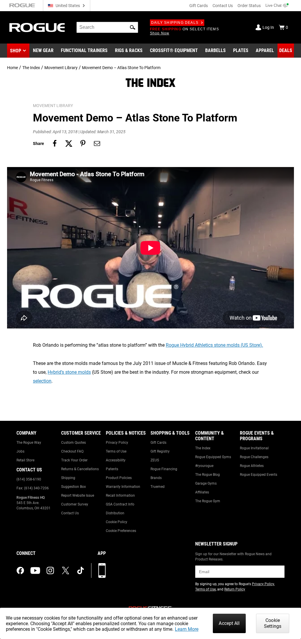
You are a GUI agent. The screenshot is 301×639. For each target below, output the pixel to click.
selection (42, 381)
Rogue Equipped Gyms (213, 457)
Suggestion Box (73, 487)
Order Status (249, 5)
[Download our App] (102, 570)
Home (12, 67)
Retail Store (25, 460)
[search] (107, 27)
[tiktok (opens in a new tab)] (80, 570)
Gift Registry (160, 451)
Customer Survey (74, 504)
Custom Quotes (73, 443)
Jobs (20, 451)
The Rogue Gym (207, 501)
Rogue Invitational (254, 448)
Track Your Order (74, 460)
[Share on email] (97, 143)
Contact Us (223, 5)
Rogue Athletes (252, 466)
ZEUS (154, 460)
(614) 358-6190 (28, 479)
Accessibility (116, 460)
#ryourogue (204, 466)
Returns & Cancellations (80, 469)
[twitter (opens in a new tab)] (65, 570)
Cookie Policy (116, 522)
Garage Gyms (206, 483)
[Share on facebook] (54, 143)
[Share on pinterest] (82, 143)
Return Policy (234, 589)
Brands (156, 478)
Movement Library (61, 67)
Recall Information (120, 495)
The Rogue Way (28, 443)
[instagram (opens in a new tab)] (50, 570)
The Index (31, 67)
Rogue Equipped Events (258, 475)
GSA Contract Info (120, 504)
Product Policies (119, 478)
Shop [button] (15, 51)
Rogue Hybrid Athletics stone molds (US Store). (214, 345)
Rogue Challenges (254, 457)
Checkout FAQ (72, 451)
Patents (112, 469)
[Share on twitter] (68, 143)
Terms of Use (116, 451)
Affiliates (202, 492)
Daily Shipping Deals (174, 23)
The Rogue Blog (207, 475)
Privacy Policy (117, 443)
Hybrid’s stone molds (69, 372)
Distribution (115, 513)
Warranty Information (123, 487)
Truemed (157, 487)
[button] (132, 27)
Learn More (186, 629)
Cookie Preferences (121, 531)
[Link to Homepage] (37, 27)
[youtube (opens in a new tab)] (35, 570)
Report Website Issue (77, 495)
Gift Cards (198, 5)
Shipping (68, 478)
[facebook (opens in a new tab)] (20, 570)
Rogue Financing (163, 469)
